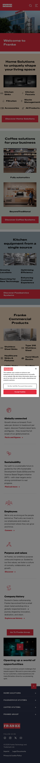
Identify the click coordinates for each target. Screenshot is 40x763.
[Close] (35, 368)
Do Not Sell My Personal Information (20, 386)
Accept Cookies (20, 392)
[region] (20, 381)
